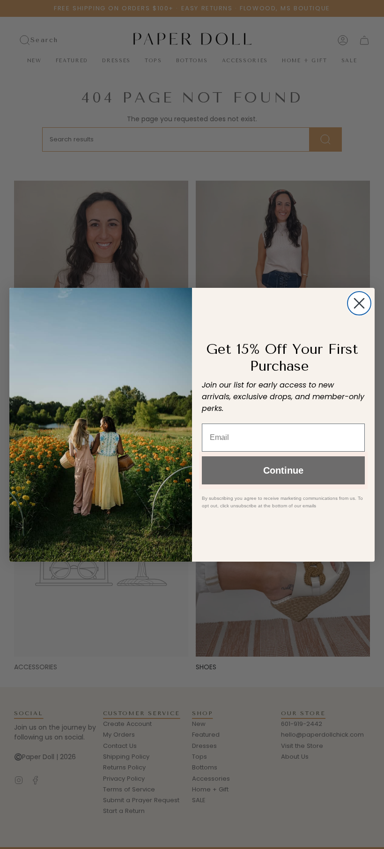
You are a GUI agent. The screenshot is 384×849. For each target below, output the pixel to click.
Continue (283, 470)
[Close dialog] (359, 303)
